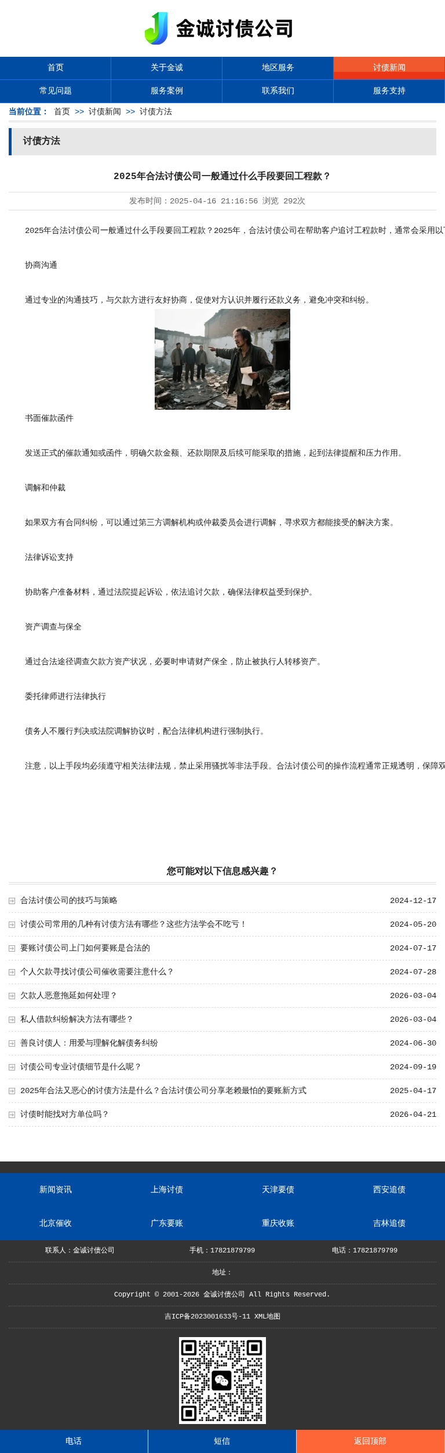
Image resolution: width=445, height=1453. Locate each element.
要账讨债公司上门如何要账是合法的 (85, 948)
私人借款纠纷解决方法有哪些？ (77, 1019)
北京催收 (55, 1223)
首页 (56, 67)
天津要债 (278, 1190)
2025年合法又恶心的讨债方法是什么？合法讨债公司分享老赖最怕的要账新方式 (163, 1090)
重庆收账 (278, 1223)
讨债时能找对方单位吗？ (65, 1114)
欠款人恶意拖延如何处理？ (69, 995)
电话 (73, 1441)
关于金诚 (167, 67)
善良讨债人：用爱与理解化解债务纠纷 (89, 1043)
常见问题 (55, 91)
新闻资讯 (55, 1190)
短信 (222, 1441)
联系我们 (278, 91)
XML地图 (267, 1317)
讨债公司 (84, 230)
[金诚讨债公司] (222, 47)
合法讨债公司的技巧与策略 (69, 900)
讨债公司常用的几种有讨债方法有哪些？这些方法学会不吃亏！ (133, 924)
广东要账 (167, 1223)
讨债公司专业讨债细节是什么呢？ (81, 1067)
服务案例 (167, 91)
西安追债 (389, 1190)
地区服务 (278, 67)
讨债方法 (156, 111)
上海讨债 (167, 1190)
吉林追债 (389, 1223)
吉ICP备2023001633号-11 (207, 1317)
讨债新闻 (389, 67)
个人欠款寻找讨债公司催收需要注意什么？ (97, 972)
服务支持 (389, 91)
